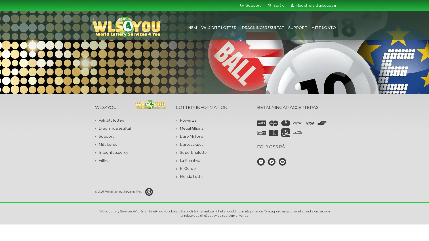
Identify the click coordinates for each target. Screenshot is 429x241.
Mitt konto (323, 28)
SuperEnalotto (193, 152)
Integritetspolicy (113, 152)
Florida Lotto (191, 177)
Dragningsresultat (263, 28)
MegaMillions (191, 128)
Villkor (104, 160)
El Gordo (188, 168)
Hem (192, 28)
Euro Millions (191, 136)
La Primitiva (190, 160)
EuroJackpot (191, 144)
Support (297, 28)
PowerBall (189, 120)
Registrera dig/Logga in (316, 5)
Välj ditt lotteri (219, 28)
